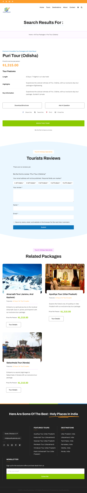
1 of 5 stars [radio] (18, 183)
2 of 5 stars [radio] (30, 183)
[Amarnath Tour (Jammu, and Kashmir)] (22, 265)
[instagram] (11, 445)
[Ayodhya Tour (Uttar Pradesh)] (64, 265)
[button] (81, 7)
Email (15, 213)
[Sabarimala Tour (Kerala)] (22, 333)
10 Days (15, 301)
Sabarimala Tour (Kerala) (18, 363)
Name (15, 205)
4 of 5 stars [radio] (55, 183)
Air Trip (21, 301)
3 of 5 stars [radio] (43, 183)
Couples (26, 301)
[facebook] (4, 445)
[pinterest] (15, 445)
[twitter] (8, 445)
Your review (17, 187)
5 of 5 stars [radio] (67, 183)
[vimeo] (19, 445)
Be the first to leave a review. (43, 130)
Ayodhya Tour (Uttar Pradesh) (63, 294)
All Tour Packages (39, 34)
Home (31, 34)
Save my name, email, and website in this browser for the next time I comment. (42, 222)
